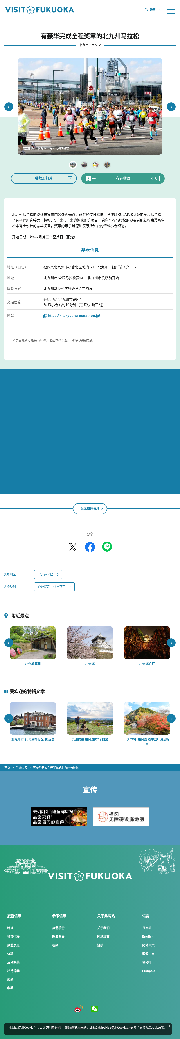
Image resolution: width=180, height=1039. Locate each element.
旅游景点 (13, 945)
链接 (100, 945)
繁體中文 (148, 953)
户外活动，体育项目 (52, 586)
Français (148, 971)
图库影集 (58, 936)
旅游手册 (58, 928)
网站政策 (103, 936)
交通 (10, 979)
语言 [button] (152, 9)
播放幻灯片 (44, 178)
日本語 (146, 928)
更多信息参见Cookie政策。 (148, 1027)
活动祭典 (21, 767)
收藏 (10, 988)
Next (171, 106)
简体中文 (148, 945)
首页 (7, 767)
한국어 (146, 962)
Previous (8, 106)
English (148, 936)
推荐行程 (13, 936)
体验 (10, 953)
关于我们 (103, 928)
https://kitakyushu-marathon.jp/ (74, 316)
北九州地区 (45, 574)
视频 (55, 945)
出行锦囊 (13, 971)
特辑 (10, 928)
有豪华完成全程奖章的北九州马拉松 (56, 767)
